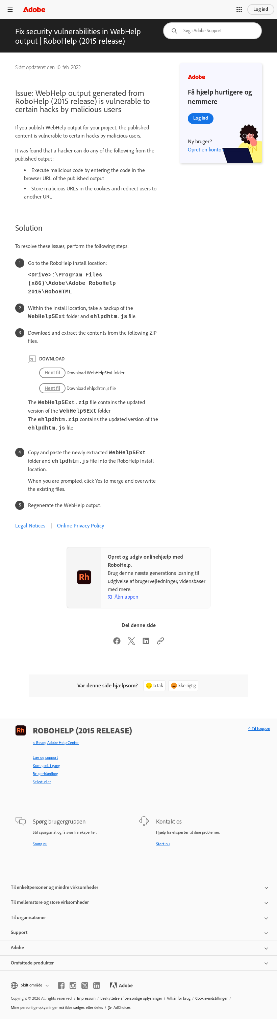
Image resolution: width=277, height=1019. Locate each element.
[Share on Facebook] (117, 643)
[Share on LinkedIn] (146, 643)
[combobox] (212, 30)
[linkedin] (96, 985)
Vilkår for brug (179, 998)
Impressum (86, 998)
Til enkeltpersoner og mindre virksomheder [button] (54, 887)
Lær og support (45, 757)
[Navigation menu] (10, 9)
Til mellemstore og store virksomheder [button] (50, 902)
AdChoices (122, 1007)
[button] (239, 9)
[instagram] (73, 985)
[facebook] (61, 985)
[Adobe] (34, 9)
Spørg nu (40, 843)
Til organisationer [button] (28, 917)
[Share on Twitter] (131, 643)
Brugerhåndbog (45, 773)
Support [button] (19, 932)
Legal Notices (30, 525)
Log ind (260, 9)
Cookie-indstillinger (211, 998)
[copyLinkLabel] (160, 643)
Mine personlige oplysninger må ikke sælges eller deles (57, 1007)
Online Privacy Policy (80, 525)
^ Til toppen (259, 728)
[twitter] (84, 985)
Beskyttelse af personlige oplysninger (131, 998)
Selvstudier (42, 781)
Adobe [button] (17, 948)
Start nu (163, 843)
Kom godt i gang (46, 765)
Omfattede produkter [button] (32, 963)
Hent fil (52, 373)
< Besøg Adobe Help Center (56, 742)
